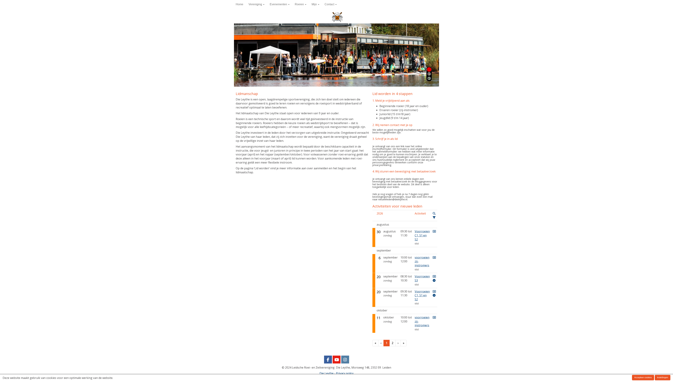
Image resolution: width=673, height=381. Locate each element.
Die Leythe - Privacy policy (336, 373)
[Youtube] (336, 360)
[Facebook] (328, 360)
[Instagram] (345, 360)
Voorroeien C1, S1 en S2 (422, 235)
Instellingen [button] (662, 377)
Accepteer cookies (643, 377)
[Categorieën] (434, 217)
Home (239, 4)
